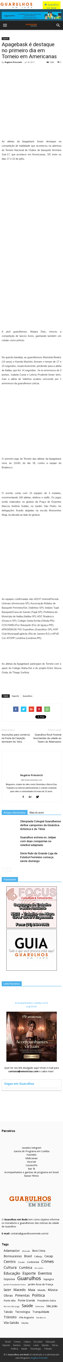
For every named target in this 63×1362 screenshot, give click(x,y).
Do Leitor (39, 1268)
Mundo (41, 1290)
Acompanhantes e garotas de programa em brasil (31, 1172)
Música (53, 1290)
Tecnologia (22, 1311)
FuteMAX (31, 1154)
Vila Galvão (11, 1322)
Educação (12, 1273)
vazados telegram (31, 1147)
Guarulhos (27, 696)
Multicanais (31, 1158)
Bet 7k (31, 1168)
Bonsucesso (13, 1256)
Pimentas (22, 1295)
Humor (27, 1345)
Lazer (36, 1345)
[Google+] (31, 797)
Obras (8, 1295)
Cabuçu (38, 1256)
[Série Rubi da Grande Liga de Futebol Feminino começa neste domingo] (10, 857)
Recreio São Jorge (11, 1306)
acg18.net (31, 1006)
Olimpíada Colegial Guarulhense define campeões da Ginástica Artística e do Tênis (40, 825)
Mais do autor (37, 812)
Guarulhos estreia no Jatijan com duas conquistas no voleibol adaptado (38, 841)
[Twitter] (38, 797)
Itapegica (48, 1279)
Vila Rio (25, 1322)
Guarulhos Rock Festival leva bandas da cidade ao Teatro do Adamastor (47, 738)
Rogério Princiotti (13, 62)
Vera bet (31, 1161)
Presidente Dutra (46, 1300)
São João (51, 1306)
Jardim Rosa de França (40, 1284)
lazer (7, 1289)
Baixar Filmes (31, 1175)
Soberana (39, 1306)
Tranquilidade (40, 1312)
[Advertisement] (31, 97)
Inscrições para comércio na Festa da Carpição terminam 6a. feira (16, 738)
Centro (10, 1261)
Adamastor (12, 1250)
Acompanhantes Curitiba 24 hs (31, 1002)
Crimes (47, 1261)
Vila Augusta (26, 1317)
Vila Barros (41, 1317)
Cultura (10, 1267)
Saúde (27, 1305)
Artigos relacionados (15, 812)
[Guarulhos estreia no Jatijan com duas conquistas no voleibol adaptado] (10, 841)
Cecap (49, 1256)
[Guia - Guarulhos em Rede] (31, 969)
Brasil (28, 1256)
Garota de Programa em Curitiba (31, 1151)
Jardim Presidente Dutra (15, 1284)
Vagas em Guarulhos (19, 1084)
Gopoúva (9, 1279)
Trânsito (10, 1317)
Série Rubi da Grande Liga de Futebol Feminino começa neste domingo (38, 857)
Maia (31, 1289)
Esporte (5, 38)
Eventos (45, 1273)
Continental (33, 1262)
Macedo (19, 1289)
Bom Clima (38, 1251)
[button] (58, 25)
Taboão (8, 1312)
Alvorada (26, 1251)
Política (38, 1295)
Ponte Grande (26, 1300)
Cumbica (25, 1267)
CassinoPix (31, 1165)
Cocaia (21, 1262)
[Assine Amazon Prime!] (31, 15)
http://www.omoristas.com (31, 780)
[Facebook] (24, 797)
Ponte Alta (9, 1300)
